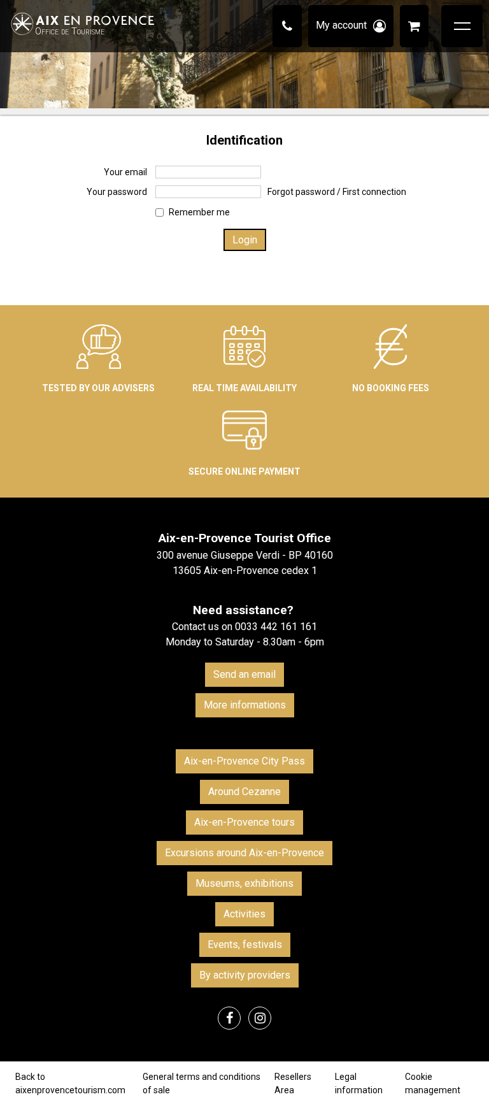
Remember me (199, 212)
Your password (117, 192)
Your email (125, 172)
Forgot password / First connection (336, 192)
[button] (414, 26)
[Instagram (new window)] (259, 1018)
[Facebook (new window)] (229, 1018)
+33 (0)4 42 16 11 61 (287, 26)
